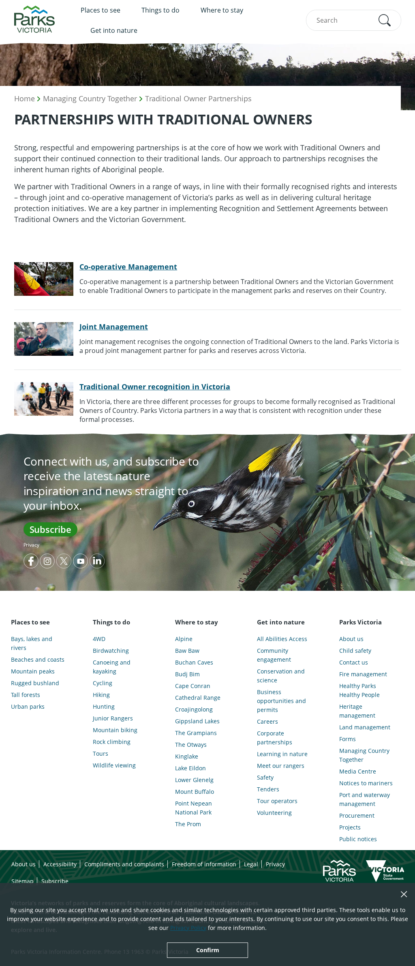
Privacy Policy (188, 928)
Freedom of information (204, 864)
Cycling (102, 683)
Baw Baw (187, 650)
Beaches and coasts (37, 659)
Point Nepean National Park (193, 807)
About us (351, 639)
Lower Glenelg (194, 780)
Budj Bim (187, 674)
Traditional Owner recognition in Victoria (154, 386)
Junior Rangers (113, 718)
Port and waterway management (364, 799)
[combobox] (353, 20)
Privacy (31, 544)
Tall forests (25, 695)
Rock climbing (111, 742)
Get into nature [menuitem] (113, 30)
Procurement (356, 815)
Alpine (184, 639)
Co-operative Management (128, 266)
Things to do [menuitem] (160, 10)
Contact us (353, 662)
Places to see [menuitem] (100, 10)
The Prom (188, 824)
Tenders (268, 789)
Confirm (207, 950)
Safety (265, 777)
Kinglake (186, 756)
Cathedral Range (197, 697)
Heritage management (357, 711)
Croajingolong (194, 709)
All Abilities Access (282, 639)
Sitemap (22, 881)
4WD (99, 639)
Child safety (355, 650)
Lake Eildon (190, 768)
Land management (364, 727)
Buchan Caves (194, 662)
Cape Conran (192, 686)
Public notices (358, 839)
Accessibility (60, 864)
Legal (251, 864)
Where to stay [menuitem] (222, 10)
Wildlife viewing (114, 765)
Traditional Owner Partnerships (198, 98)
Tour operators (277, 801)
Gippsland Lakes (197, 721)
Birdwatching (111, 650)
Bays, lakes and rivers (31, 643)
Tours (100, 753)
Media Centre (357, 771)
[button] (385, 20)
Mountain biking (115, 730)
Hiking (101, 695)
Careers (267, 721)
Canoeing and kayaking (111, 666)
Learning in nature (282, 754)
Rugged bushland (35, 683)
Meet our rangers (280, 765)
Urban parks (28, 706)
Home (24, 98)
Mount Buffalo (194, 791)
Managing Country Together (90, 98)
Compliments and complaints (124, 864)
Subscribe (50, 529)
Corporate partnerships (274, 737)
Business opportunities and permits (281, 701)
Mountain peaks (33, 671)
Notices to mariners (366, 783)
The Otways (191, 744)
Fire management (363, 674)
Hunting (104, 706)
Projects (350, 827)
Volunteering (274, 812)
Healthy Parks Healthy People (359, 690)
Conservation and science (281, 675)
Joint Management (113, 326)
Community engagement (274, 655)
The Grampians (196, 733)
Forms (347, 739)
